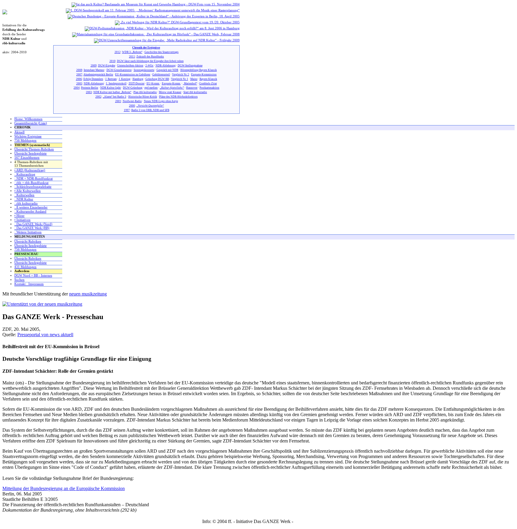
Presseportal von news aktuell (45, 334)
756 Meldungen (25, 140)
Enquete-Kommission (204, 74)
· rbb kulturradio (26, 203)
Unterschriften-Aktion (130, 65)
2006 (79, 79)
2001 (118, 101)
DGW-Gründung (132, 87)
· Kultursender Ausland (30, 211)
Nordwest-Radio (132, 101)
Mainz (193, 79)
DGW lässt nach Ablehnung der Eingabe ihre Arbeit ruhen (150, 61)
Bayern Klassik (208, 79)
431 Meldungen (25, 267)
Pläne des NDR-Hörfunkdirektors (178, 96)
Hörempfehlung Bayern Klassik (198, 70)
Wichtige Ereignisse (28, 136)
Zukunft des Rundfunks (150, 56)
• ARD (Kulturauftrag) (29, 170)
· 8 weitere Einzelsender (31, 207)
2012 (118, 52)
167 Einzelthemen (26, 157)
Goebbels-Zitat (208, 83)
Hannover (191, 87)
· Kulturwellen (24, 195)
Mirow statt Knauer (170, 92)
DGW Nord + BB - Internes (33, 275)
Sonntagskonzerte (144, 70)
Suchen (19, 279)
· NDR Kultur (23, 199)
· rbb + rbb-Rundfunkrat (31, 182)
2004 (77, 87)
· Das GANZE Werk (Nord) (33, 224)
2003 (89, 92)
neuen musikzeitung (88, 293)
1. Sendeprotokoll (116, 83)
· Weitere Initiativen (28, 232)
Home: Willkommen (28, 119)
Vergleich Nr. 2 (180, 74)
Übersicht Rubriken (27, 241)
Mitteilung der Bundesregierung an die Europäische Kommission (63, 488)
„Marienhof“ (190, 83)
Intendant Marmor (94, 70)
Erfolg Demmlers (93, 79)
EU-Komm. (153, 83)
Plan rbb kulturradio (145, 92)
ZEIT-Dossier (137, 83)
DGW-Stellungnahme (190, 65)
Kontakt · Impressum (29, 284)
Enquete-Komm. (171, 83)
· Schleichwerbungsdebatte (32, 186)
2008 (79, 70)
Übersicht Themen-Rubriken (34, 149)
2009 (94, 65)
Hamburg (138, 79)
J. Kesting (124, 79)
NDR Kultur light (110, 87)
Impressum (304, 521)
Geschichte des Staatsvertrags (162, 52)
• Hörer (19, 215)
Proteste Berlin (89, 87)
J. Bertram (111, 79)
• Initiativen (22, 220)
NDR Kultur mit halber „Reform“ (112, 92)
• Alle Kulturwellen (27, 190)
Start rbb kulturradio (195, 92)
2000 (132, 105)
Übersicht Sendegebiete (30, 153)
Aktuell (19, 132)
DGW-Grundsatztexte (119, 70)
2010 (112, 61)
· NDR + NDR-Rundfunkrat (33, 178)
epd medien (151, 87)
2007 (79, 74)
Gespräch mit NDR (167, 70)
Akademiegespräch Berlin (98, 74)
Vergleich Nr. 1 (179, 79)
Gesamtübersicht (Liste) (30, 123)
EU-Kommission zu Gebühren (132, 74)
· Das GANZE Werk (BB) (31, 228)
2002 (98, 96)
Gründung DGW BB (157, 79)
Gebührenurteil (161, 74)
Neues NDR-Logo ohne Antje (161, 101)
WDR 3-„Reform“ (132, 52)
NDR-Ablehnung (166, 65)
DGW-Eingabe (106, 65)
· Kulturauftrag (24, 174)
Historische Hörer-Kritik (142, 96)
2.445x (149, 65)
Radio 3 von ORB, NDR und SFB (150, 110)
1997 (127, 110)
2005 (79, 83)
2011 (132, 56)
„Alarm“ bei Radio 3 (114, 96)
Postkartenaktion (209, 87)
